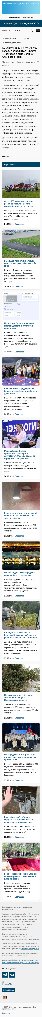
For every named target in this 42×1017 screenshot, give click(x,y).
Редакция (6, 1013)
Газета (17, 30)
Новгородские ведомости (30, 949)
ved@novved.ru (34, 939)
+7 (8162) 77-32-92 (27, 936)
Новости (6, 30)
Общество (25, 38)
